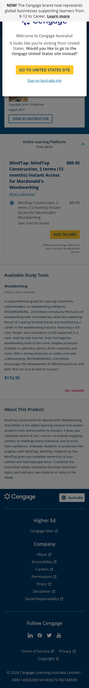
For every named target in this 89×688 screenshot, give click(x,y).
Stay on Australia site (44, 80)
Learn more (58, 16)
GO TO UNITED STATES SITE (44, 69)
